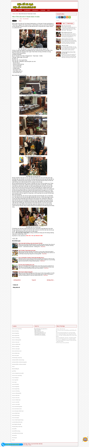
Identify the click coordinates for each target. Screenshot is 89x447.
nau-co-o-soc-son (15, 397)
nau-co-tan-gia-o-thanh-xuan (18, 411)
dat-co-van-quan (15, 355)
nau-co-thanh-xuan (16, 413)
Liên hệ (48, 10)
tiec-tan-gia (14, 437)
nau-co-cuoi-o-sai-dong (17, 375)
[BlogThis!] (14, 238)
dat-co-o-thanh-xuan (16, 344)
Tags (64, 23)
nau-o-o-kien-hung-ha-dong (17, 419)
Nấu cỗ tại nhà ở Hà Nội (66, 25)
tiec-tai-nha (14, 435)
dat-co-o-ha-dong (15, 337)
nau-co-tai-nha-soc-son (17, 408)
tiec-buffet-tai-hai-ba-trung (17, 433)
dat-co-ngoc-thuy (15, 335)
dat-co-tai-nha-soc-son (16, 351)
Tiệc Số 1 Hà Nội (65, 45)
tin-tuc (13, 439)
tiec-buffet (14, 428)
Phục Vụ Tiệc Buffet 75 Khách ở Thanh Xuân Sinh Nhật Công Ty (31, 257)
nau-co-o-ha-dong (15, 391)
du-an (17, 13)
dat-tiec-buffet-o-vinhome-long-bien (19, 362)
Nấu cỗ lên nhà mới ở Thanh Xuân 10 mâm (26, 16)
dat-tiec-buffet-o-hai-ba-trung (18, 359)
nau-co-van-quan (15, 417)
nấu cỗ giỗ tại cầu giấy (16, 424)
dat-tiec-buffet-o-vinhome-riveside (19, 364)
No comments (26, 18)
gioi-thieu (14, 371)
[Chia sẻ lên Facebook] (16, 238)
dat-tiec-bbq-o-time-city (17, 357)
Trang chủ (14, 10)
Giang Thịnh (28, 445)
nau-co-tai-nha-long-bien (17, 406)
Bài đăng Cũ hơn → (51, 280)
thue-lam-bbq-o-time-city (17, 426)
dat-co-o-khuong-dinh (16, 339)
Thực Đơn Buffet (35, 10)
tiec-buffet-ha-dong (16, 431)
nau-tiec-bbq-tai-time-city (17, 422)
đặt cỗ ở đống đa (15, 368)
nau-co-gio (14, 382)
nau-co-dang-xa (15, 377)
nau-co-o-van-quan (16, 404)
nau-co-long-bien (15, 386)
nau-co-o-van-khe (15, 402)
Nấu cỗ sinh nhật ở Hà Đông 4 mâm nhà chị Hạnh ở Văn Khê (30, 243)
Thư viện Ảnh (42, 10)
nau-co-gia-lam (15, 379)
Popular (58, 23)
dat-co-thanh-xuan (15, 353)
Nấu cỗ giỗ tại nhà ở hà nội (67, 32)
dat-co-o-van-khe (15, 346)
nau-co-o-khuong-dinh (16, 393)
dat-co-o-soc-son (15, 342)
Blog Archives (70, 23)
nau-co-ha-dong (15, 384)
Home (14, 13)
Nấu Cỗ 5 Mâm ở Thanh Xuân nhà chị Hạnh (26, 250)
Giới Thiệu (20, 10)
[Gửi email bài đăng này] (12, 238)
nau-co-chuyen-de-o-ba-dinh (18, 373)
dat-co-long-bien (15, 333)
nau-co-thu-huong (15, 415)
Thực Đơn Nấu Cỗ (27, 10)
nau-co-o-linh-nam (15, 395)
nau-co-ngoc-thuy (15, 388)
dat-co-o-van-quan (16, 348)
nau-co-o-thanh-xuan (16, 399)
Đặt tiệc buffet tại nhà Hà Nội (67, 39)
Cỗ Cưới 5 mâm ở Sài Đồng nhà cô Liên (26, 264)
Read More (43, 246)
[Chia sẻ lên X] (15, 238)
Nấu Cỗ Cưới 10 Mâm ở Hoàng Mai (25, 271)
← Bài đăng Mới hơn (17, 280)
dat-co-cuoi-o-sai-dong (17, 328)
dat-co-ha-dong (15, 331)
